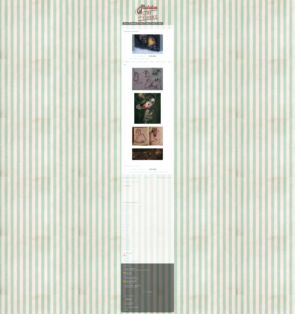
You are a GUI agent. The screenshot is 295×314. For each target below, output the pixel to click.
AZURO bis (128, 300)
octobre (125, 220)
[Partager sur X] (152, 56)
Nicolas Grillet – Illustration (133, 285)
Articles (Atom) (135, 181)
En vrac (126, 23)
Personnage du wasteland (131, 287)
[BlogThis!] (151, 56)
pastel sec (160, 172)
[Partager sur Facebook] (154, 56)
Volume (141, 23)
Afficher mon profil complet (130, 261)
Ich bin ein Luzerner (130, 277)
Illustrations (133, 23)
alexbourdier (128, 298)
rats (164, 172)
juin (125, 212)
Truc (125, 65)
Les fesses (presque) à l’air (131, 278)
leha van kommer (145, 172)
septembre (126, 205)
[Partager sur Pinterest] (155, 56)
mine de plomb (153, 172)
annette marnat (129, 303)
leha (126, 256)
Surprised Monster (129, 282)
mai (125, 232)
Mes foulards (128, 274)
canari (130, 172)
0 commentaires (142, 56)
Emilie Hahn (128, 273)
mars (125, 237)
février (125, 239)
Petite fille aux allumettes (131, 31)
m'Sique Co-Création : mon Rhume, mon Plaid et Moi (137, 270)
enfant (138, 172)
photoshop (147, 58)
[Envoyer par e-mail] (149, 56)
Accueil (147, 177)
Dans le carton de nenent (131, 307)
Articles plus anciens (164, 177)
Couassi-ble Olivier (130, 268)
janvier (125, 215)
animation (131, 58)
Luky (126, 309)
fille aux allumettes (139, 58)
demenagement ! (129, 304)
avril (125, 222)
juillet (125, 210)
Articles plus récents (131, 177)
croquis (134, 172)
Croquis (153, 23)
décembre (126, 241)
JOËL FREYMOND (130, 281)
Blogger (150, 292)
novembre (126, 217)
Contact (160, 23)
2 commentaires (142, 169)
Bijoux (147, 23)
